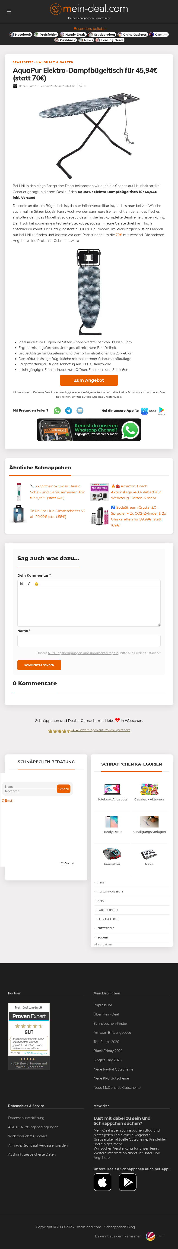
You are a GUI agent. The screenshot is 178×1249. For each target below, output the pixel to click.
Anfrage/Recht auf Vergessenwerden (38, 1145)
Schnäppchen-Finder (110, 1023)
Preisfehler (157, 1139)
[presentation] (21, 584)
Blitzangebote (108, 919)
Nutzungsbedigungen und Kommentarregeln (83, 653)
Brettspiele (106, 928)
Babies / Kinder (108, 910)
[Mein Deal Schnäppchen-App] (131, 1182)
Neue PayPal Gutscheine (113, 1069)
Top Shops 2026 (106, 1042)
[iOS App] (144, 411)
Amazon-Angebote (110, 891)
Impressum (103, 1005)
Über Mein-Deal (106, 1014)
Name (24, 630)
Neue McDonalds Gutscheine (117, 1088)
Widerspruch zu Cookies (28, 1136)
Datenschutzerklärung (26, 1118)
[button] (21, 583)
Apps (101, 900)
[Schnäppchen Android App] (161, 411)
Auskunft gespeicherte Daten (32, 1154)
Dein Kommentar (34, 575)
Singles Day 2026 (108, 1060)
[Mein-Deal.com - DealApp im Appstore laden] (106, 1182)
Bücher (103, 937)
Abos (101, 882)
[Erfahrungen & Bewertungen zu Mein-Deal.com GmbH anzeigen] (29, 1036)
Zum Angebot (89, 380)
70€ (119, 235)
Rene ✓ (23, 86)
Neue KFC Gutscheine (111, 1078)
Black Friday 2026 (108, 1051)
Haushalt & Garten (55, 62)
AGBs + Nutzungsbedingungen (33, 1127)
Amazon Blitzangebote (112, 1033)
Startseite (23, 62)
